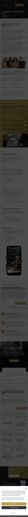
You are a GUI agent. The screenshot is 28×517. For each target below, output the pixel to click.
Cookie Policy (13, 513)
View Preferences (14, 507)
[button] (25, 488)
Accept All (14, 504)
